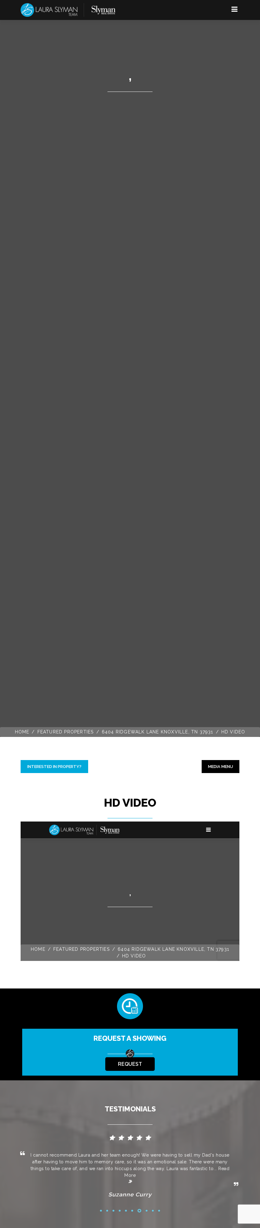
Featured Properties (65, 731)
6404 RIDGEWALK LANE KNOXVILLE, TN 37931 (157, 731)
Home (22, 731)
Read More (176, 1172)
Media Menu (220, 766)
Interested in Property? (54, 766)
